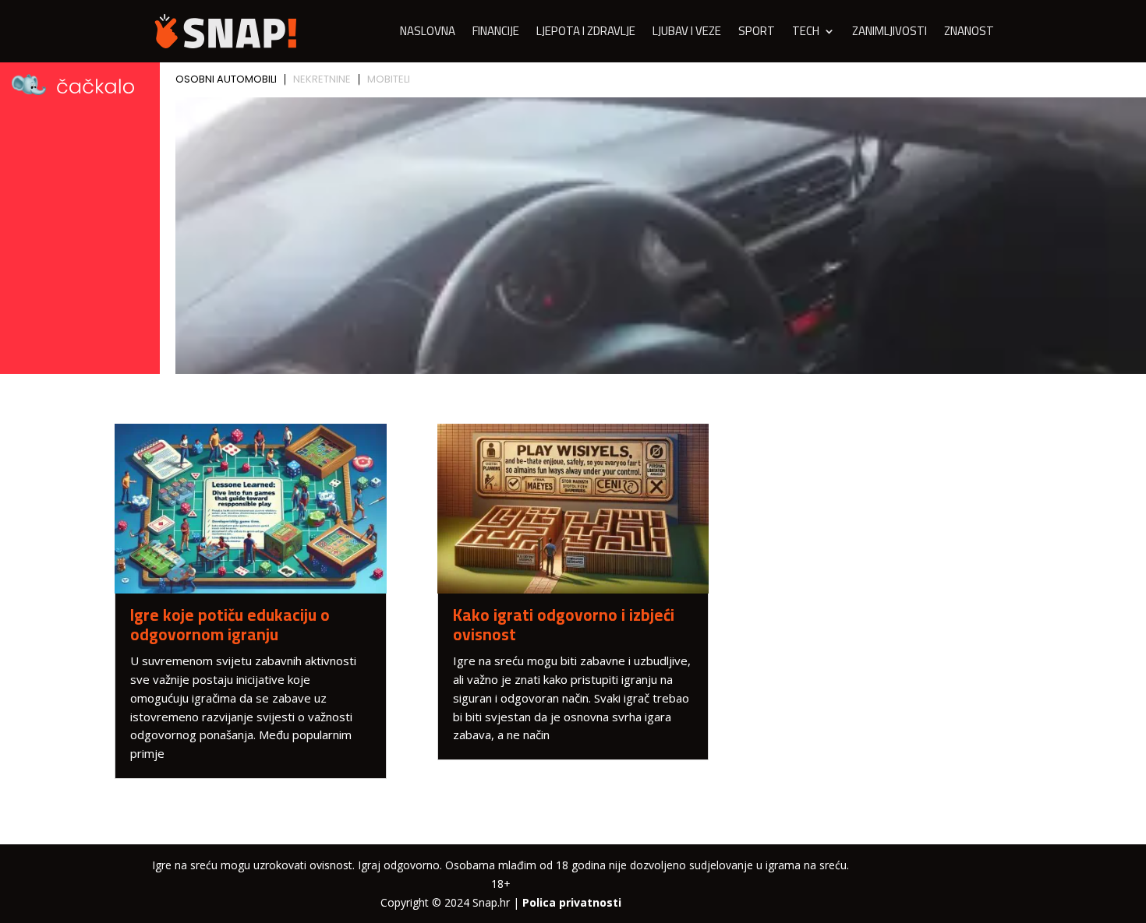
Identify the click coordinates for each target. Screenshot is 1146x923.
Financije (495, 34)
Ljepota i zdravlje (585, 34)
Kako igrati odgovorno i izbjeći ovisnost (563, 625)
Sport (756, 34)
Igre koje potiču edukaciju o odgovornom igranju (230, 625)
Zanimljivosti (889, 34)
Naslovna (427, 34)
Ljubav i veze (687, 34)
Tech (805, 34)
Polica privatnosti (571, 902)
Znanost (969, 34)
